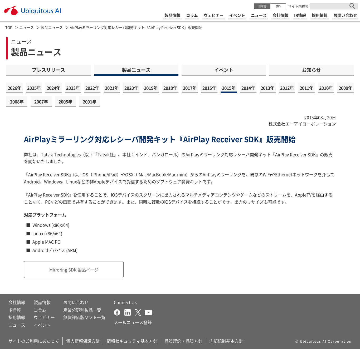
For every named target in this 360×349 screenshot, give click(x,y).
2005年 (65, 101)
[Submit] (352, 6)
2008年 (17, 101)
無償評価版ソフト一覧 (84, 317)
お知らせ (311, 69)
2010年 (326, 88)
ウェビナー (44, 317)
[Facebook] (119, 312)
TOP (8, 27)
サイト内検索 (298, 6)
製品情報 (42, 302)
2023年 (73, 88)
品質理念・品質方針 (183, 341)
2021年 (112, 88)
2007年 (41, 101)
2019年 (151, 88)
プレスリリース (48, 69)
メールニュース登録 (133, 322)
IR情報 (14, 310)
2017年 (190, 88)
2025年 (34, 88)
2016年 (209, 88)
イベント (223, 69)
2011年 (306, 88)
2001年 (89, 101)
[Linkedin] (129, 312)
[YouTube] (148, 312)
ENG (278, 6)
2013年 (267, 88)
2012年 (287, 88)
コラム (40, 310)
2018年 (170, 88)
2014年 (248, 88)
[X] (140, 312)
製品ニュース (52, 27)
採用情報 (16, 317)
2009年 (345, 88)
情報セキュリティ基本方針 (132, 341)
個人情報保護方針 (83, 341)
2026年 (14, 88)
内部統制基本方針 (226, 341)
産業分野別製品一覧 (82, 310)
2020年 (131, 88)
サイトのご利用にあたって (33, 341)
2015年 (229, 88)
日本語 (262, 6)
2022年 (92, 88)
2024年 (53, 88)
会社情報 (16, 302)
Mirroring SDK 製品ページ (74, 269)
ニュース (26, 27)
